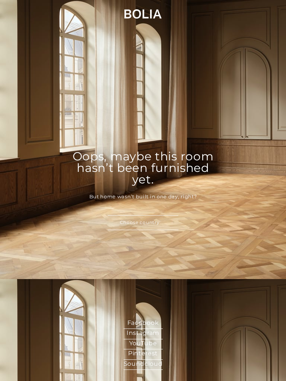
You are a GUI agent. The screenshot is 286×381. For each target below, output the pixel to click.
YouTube (143, 343)
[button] (143, 222)
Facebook (143, 322)
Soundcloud (143, 363)
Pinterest (143, 353)
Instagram (143, 332)
